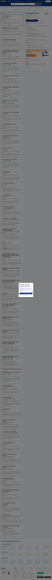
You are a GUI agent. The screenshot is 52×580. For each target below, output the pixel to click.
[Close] (32, 284)
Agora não (26, 295)
